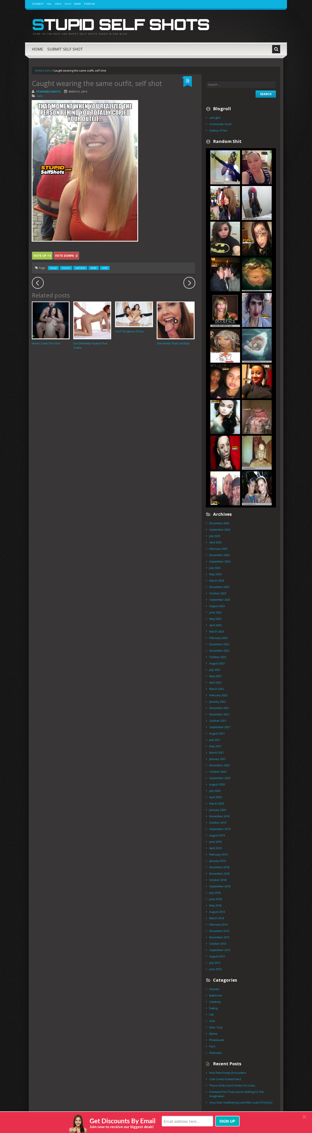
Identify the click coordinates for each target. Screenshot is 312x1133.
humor (66, 267)
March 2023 (216, 631)
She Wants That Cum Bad (173, 343)
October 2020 (217, 772)
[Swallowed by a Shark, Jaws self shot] (257, 345)
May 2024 (215, 574)
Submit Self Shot (65, 49)
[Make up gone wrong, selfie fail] (257, 309)
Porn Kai (89, 3)
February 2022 (218, 695)
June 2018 (215, 899)
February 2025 (218, 549)
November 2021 (219, 714)
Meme (77, 3)
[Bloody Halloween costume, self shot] (257, 417)
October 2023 (217, 593)
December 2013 (219, 931)
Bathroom (215, 995)
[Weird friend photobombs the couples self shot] (225, 488)
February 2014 (218, 924)
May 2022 (215, 676)
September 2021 (219, 727)
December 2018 (219, 867)
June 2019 (215, 842)
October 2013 (217, 944)
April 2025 (215, 542)
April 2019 (215, 848)
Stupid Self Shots (120, 24)
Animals (214, 989)
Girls (58, 3)
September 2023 (219, 600)
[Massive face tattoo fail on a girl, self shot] (225, 452)
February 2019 (218, 854)
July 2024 (214, 568)
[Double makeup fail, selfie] (225, 381)
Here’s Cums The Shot (46, 343)
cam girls (215, 118)
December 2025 (219, 523)
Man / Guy (216, 1027)
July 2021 (214, 740)
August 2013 (217, 956)
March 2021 (216, 752)
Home (37, 49)
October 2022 (217, 657)
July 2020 (214, 791)
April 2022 (215, 682)
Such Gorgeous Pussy (129, 331)
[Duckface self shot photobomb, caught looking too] (257, 488)
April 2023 (215, 625)
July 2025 (214, 536)
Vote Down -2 (66, 256)
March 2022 (216, 689)
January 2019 (217, 861)
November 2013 (219, 937)
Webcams (215, 1053)
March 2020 (216, 803)
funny (53, 267)
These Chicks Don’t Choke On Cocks (232, 1085)
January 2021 (217, 759)
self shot (80, 267)
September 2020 (219, 778)
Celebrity (38, 3)
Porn (212, 1046)
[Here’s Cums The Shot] (50, 320)
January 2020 (217, 810)
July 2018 (214, 893)
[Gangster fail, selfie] (225, 167)
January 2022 (217, 701)
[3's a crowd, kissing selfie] (225, 274)
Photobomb (216, 1040)
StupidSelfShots (48, 91)
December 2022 (219, 644)
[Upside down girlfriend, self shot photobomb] (257, 452)
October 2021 (217, 721)
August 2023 (217, 606)
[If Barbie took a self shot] (225, 417)
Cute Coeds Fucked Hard (225, 1079)
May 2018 (215, 905)
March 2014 (216, 918)
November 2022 (219, 650)
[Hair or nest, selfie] (257, 274)
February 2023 (218, 638)
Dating (213, 1008)
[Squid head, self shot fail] (225, 345)
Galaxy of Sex (218, 130)
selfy (104, 267)
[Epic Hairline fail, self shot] (257, 167)
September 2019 (219, 829)
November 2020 (219, 765)
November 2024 (219, 555)
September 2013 (219, 950)
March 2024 (216, 580)
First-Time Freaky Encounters (227, 1073)
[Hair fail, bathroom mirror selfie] (257, 202)
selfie (94, 267)
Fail (49, 3)
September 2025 (219, 529)
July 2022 (214, 670)
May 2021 (215, 746)
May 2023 (215, 619)
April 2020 (215, 797)
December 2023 (219, 587)
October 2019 (217, 822)
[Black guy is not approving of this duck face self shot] (225, 202)
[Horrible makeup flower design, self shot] (257, 238)
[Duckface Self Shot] (225, 309)
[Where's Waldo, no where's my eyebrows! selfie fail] (257, 381)
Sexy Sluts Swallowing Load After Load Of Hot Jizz (241, 1102)
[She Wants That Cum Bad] (175, 320)
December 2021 (219, 708)
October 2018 (217, 880)
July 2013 (214, 963)
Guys (68, 3)
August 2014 (217, 912)
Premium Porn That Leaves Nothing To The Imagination (236, 1094)
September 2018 (219, 886)
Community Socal (220, 124)
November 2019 (219, 816)
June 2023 (215, 612)
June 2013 (215, 969)
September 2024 (219, 561)
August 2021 (217, 733)
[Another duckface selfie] (225, 238)
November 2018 (219, 873)
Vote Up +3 (42, 256)
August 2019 (217, 835)
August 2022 (217, 663)
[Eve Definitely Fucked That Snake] (92, 320)
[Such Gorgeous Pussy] (134, 314)
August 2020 (217, 784)
